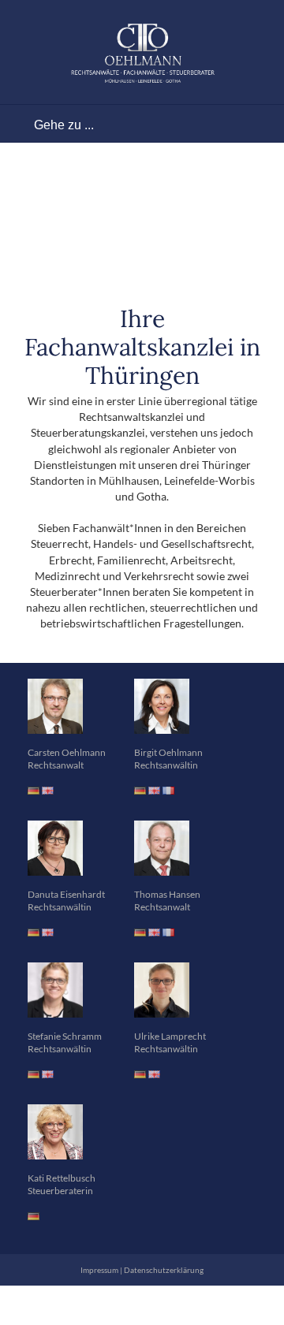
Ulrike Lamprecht (170, 1036)
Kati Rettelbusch (61, 1178)
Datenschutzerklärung (164, 1270)
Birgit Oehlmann (168, 752)
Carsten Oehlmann (67, 752)
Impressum (99, 1270)
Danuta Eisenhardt (66, 894)
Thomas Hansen (167, 894)
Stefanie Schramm (65, 1036)
